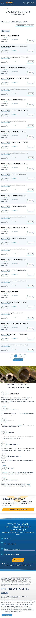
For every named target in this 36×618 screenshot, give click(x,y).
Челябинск (27, 584)
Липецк (18, 579)
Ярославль (3, 585)
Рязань (2, 582)
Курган (14, 579)
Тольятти (24, 582)
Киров (27, 578)
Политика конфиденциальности (19, 596)
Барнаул (18, 577)
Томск (28, 582)
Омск (9, 581)
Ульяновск (7, 584)
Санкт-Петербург (13, 582)
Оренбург (13, 581)
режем (26, 413)
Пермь (21, 581)
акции (29, 484)
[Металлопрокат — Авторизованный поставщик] (4, 593)
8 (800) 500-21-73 (28, 3)
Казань (18, 578)
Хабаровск (15, 584)
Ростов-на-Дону (27, 581)
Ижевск (10, 578)
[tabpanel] (18, 375)
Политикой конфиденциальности (22, 565)
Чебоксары (21, 584)
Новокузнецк (23, 580)
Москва (28, 579)
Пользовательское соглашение (9, 597)
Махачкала (23, 579)
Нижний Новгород (15, 580)
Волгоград (23, 577)
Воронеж (28, 577)
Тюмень (3, 584)
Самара (6, 582)
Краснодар (3, 579)
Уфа (11, 584)
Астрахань (13, 577)
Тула (31, 582)
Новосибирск (4, 581)
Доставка (4, 472)
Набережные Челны (6, 580)
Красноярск (9, 579)
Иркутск (14, 578)
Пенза (17, 581)
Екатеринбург (4, 578)
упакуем (20, 425)
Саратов (20, 582)
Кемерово (22, 578)
